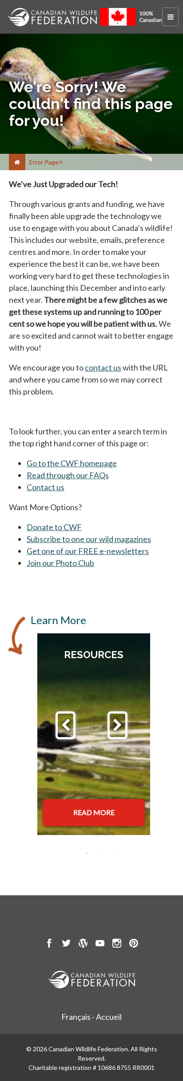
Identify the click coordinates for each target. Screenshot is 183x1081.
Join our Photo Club (60, 563)
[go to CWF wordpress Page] (83, 944)
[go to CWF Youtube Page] (99, 944)
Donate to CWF (54, 527)
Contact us (45, 487)
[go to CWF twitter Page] (66, 944)
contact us (103, 367)
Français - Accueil (91, 1017)
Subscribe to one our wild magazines (89, 539)
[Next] (117, 725)
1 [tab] (87, 853)
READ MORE (94, 812)
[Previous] (66, 725)
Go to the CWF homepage (72, 463)
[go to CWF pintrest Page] (133, 944)
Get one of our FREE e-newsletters (88, 551)
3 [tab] (113, 853)
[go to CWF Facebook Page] (49, 944)
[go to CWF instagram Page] (116, 944)
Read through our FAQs (68, 475)
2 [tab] (100, 853)
